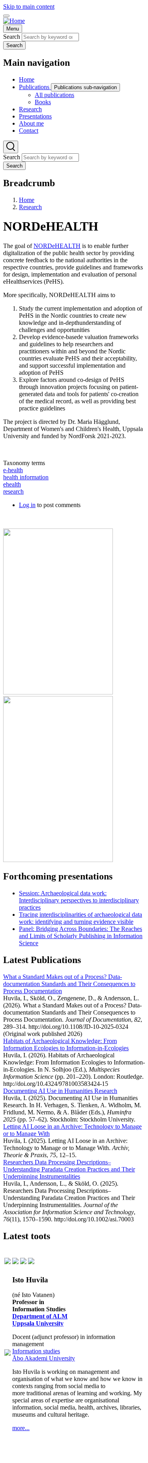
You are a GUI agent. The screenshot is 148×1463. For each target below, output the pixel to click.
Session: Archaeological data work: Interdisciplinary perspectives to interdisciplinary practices (79, 900)
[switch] (6, 16)
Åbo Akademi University (43, 1358)
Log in (27, 505)
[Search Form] (10, 147)
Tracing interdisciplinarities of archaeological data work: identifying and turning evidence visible (80, 918)
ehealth (12, 484)
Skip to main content (28, 6)
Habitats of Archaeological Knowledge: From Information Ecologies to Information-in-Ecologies (66, 1044)
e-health (13, 470)
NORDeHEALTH (57, 245)
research (13, 491)
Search (11, 36)
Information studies (36, 1351)
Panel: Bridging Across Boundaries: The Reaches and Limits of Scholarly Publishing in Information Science (80, 935)
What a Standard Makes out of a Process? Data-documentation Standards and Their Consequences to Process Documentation (69, 983)
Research (30, 207)
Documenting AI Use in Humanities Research (60, 1090)
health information (26, 477)
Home (26, 199)
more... (21, 1428)
